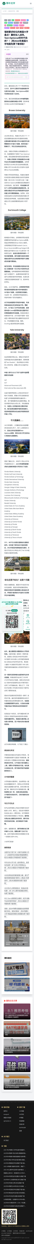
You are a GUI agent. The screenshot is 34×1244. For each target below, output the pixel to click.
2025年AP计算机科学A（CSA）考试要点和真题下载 (15, 1203)
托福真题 (21, 1121)
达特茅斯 (25, 22)
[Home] (8, 3)
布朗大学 (16, 22)
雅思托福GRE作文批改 (19, 1233)
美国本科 (23, 20)
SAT (13, 20)
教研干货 (16, 25)
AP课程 (3, 1231)
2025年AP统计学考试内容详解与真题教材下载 (15, 1160)
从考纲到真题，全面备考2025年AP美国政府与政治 (15, 1199)
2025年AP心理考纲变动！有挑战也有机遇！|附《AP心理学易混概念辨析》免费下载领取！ (16, 890)
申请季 (21, 28)
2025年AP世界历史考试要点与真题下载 (15, 1176)
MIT (21, 22)
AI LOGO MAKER (6, 1233)
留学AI (5, 1111)
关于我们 (6, 1140)
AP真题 (21, 1117)
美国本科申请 (11, 11)
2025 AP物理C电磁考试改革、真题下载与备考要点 (15, 1166)
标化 (6, 22)
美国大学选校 (7, 1117)
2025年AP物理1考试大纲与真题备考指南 (15, 1153)
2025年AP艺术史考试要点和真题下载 (14, 1196)
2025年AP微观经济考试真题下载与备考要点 (15, 1163)
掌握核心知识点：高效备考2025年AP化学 (15, 1173)
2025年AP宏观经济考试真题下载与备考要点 (15, 1189)
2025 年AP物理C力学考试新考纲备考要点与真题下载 (15, 1150)
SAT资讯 (21, 1114)
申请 (9, 20)
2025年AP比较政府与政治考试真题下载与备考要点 (15, 1206)
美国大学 (7, 28)
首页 (5, 11)
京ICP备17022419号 (6, 1239)
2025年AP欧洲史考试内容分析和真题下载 (15, 1193)
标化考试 (13, 28)
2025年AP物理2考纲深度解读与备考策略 (15, 1156)
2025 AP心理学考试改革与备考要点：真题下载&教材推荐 (15, 1170)
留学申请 (21, 25)
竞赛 (20, 1131)
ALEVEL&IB (22, 1127)
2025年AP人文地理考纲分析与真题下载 (15, 1179)
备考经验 (17, 20)
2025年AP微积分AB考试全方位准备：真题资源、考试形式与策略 (15, 1186)
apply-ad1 (9, 25)
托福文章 (21, 1124)
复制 (27, 54)
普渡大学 (27, 28)
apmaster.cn (7, 1121)
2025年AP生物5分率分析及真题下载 (14, 1183)
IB (5, 25)
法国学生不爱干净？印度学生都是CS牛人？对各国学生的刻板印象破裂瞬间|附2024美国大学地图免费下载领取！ (16, 855)
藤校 (17, 28)
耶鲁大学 (10, 22)
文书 (6, 20)
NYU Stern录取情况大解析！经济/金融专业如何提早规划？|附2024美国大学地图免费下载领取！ (16, 901)
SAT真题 (21, 1111)
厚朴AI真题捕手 (5, 1235)
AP (27, 20)
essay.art (6, 1114)
